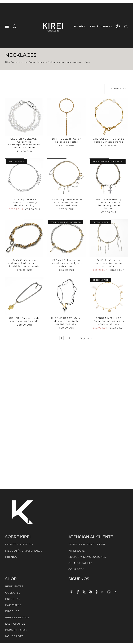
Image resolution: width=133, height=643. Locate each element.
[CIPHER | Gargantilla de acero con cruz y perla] (24, 296)
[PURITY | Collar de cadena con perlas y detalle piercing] (24, 177)
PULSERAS (12, 598)
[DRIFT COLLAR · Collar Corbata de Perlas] (66, 117)
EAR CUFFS (13, 605)
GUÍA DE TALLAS (80, 563)
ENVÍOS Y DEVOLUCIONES (87, 556)
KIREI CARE (76, 550)
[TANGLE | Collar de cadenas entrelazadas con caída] (109, 238)
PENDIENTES (14, 586)
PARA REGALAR (16, 630)
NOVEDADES (14, 636)
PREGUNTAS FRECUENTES (87, 544)
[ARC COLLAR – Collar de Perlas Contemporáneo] (109, 117)
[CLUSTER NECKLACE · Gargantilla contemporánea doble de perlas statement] (24, 117)
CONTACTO (76, 569)
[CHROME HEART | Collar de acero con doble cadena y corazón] (66, 296)
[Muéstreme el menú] (6, 26)
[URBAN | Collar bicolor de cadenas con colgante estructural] (66, 238)
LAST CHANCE (15, 623)
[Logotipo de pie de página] (22, 511)
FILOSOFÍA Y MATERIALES (23, 550)
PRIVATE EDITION (17, 617)
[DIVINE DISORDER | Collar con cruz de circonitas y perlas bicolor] (109, 177)
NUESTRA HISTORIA (19, 544)
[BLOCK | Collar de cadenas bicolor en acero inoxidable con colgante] (24, 238)
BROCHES (12, 611)
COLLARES (12, 592)
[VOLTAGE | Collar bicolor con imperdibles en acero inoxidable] (66, 177)
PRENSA (11, 556)
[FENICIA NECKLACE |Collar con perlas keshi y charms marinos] (109, 296)
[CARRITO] (126, 26)
